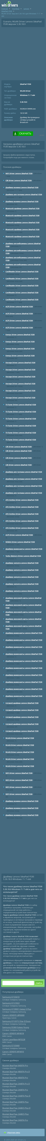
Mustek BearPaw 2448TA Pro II (16, 1084)
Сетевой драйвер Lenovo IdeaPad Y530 (22, 703)
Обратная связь (13, 1132)
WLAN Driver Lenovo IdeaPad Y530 (20, 738)
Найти (39, 983)
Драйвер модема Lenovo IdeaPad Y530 (22, 187)
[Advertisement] (23, 53)
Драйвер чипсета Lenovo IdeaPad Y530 (22, 563)
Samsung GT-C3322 (11, 1003)
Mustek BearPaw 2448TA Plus (15, 1102)
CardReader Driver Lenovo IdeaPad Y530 (22, 271)
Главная (4, 9)
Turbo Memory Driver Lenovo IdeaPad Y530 (23, 556)
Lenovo (26, 9)
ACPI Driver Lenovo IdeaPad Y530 (19, 306)
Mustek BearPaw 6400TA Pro (15, 1065)
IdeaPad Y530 (6, 11)
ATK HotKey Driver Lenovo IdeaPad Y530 (22, 500)
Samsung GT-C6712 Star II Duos (16, 1021)
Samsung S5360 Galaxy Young (15, 1027)
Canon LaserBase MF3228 (13, 1039)
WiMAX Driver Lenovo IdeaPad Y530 (20, 542)
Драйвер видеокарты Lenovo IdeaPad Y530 (24, 549)
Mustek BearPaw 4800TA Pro (15, 1077)
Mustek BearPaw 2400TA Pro (15, 1120)
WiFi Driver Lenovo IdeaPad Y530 (19, 173)
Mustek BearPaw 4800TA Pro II (16, 1071)
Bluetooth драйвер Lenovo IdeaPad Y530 (22, 208)
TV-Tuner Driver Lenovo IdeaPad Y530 (21, 404)
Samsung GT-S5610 (10, 997)
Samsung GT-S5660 (10, 1045)
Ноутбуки (15, 9)
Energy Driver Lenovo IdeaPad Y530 (20, 334)
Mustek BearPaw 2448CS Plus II (16, 1108)
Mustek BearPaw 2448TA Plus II (16, 1096)
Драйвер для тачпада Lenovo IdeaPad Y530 (24, 194)
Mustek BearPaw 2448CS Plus (15, 1114)
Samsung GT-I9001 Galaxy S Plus (16, 1009)
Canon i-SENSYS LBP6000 (13, 1015)
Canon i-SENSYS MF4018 (13, 1033)
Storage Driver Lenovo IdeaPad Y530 (20, 362)
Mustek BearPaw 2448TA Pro (15, 1090)
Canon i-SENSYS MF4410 (13, 1051)
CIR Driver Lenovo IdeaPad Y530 (19, 180)
